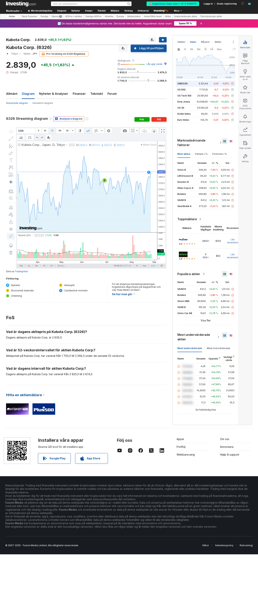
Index (193, 41)
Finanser (79, 94)
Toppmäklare (187, 219)
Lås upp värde (154, 64)
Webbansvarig (186, 454)
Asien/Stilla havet (153, 16)
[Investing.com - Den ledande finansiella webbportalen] (21, 3)
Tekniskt (96, 94)
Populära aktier (188, 274)
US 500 (181, 89)
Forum (112, 94)
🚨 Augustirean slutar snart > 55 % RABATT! (173, 3)
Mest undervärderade (189, 348)
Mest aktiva (183, 153)
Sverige (44, 16)
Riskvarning (246, 545)
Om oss (224, 439)
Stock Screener (29, 16)
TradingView (21, 271)
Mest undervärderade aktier (193, 337)
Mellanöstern (134, 16)
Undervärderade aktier (185, 16)
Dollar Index (184, 113)
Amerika (109, 16)
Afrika (168, 16)
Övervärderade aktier (211, 16)
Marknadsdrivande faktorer (191, 142)
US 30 (180, 107)
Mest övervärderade (218, 348)
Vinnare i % (201, 153)
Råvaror (205, 41)
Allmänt (11, 94)
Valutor (181, 41)
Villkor (205, 545)
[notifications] (242, 3)
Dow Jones (183, 101)
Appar (180, 439)
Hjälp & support (229, 454)
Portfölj (181, 446)
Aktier (12, 16)
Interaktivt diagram (42, 103)
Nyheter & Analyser (53, 94)
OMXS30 (182, 83)
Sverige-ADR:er (93, 16)
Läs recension (232, 241)
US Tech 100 (184, 95)
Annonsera (226, 446)
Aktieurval (143, 10)
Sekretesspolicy (224, 545)
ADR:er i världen (73, 16)
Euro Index (183, 119)
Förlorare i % (219, 153)
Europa (120, 16)
